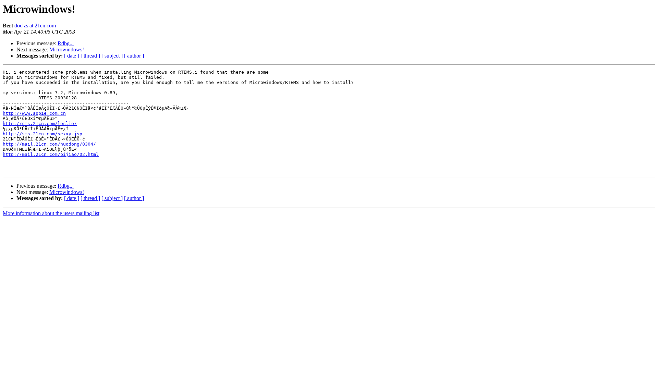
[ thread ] (90, 56)
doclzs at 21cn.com (35, 25)
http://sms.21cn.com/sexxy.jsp (42, 133)
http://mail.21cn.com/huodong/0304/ (49, 144)
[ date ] (71, 56)
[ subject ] (112, 56)
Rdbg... (66, 43)
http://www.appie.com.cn (34, 113)
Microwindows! (66, 49)
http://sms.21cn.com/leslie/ (40, 123)
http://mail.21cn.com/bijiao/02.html (51, 154)
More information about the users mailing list (51, 213)
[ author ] (134, 56)
